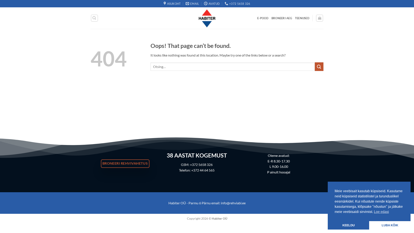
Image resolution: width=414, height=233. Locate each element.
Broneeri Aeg (281, 18)
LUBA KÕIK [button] (390, 225)
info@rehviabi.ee (233, 203)
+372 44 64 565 (203, 170)
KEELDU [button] (348, 225)
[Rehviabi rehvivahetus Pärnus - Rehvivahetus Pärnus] (207, 18)
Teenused (302, 18)
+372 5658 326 (201, 164)
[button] (94, 18)
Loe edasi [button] (381, 212)
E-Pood (262, 18)
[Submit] (319, 66)
